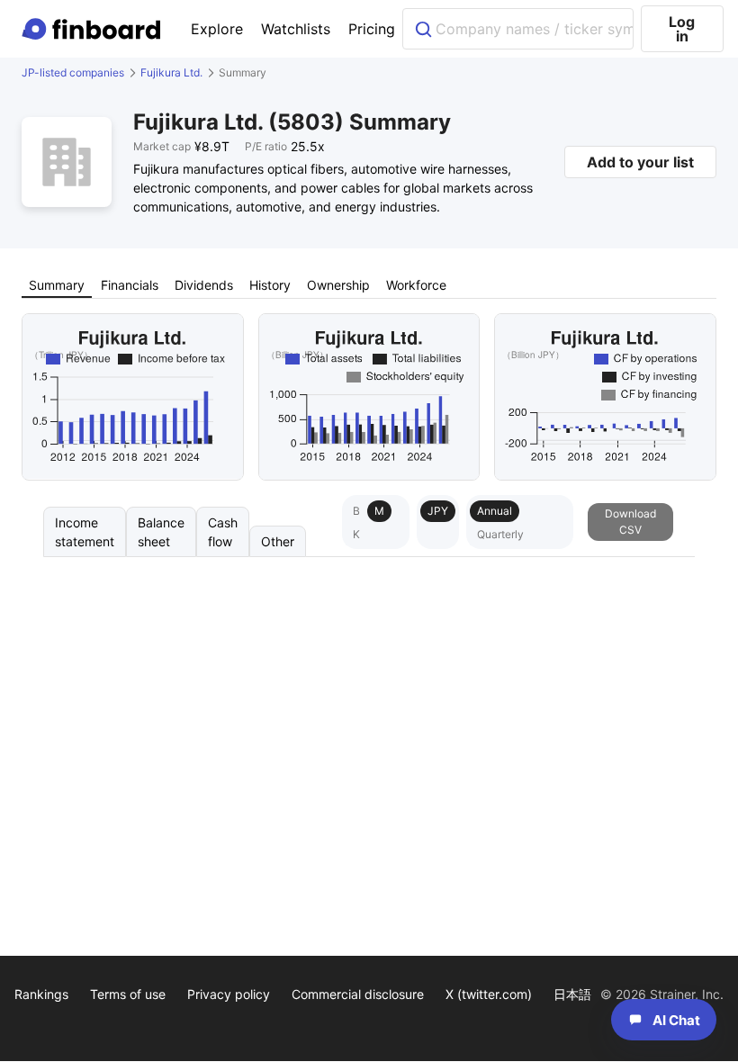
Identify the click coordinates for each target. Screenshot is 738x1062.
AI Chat (676, 1020)
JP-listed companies (73, 72)
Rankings (41, 994)
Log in (682, 29)
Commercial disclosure (358, 994)
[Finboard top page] (94, 28)
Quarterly (500, 534)
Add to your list (640, 162)
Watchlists (295, 29)
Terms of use (128, 994)
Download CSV (630, 521)
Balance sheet (161, 532)
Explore (217, 29)
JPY (438, 511)
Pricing (371, 29)
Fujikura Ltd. (171, 72)
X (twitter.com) (489, 994)
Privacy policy (228, 994)
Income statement (84, 532)
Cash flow (223, 532)
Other (277, 541)
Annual (494, 511)
